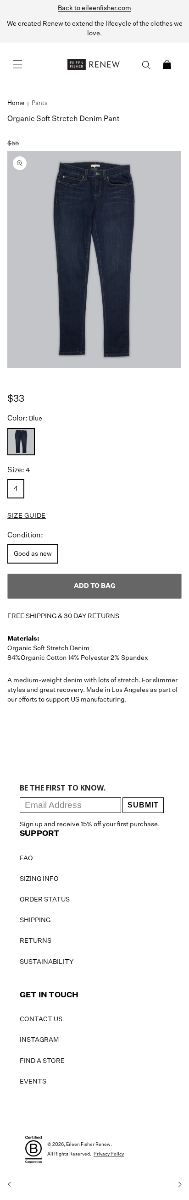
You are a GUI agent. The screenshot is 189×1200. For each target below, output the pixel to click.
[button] (167, 65)
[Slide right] (180, 1184)
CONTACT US (41, 1019)
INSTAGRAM (39, 1040)
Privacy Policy (109, 1154)
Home (15, 103)
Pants (40, 103)
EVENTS (33, 1081)
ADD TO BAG (95, 586)
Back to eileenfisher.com (94, 8)
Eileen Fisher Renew (88, 1144)
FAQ (26, 858)
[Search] (146, 65)
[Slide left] (9, 1184)
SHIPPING (35, 920)
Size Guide (26, 516)
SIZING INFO (39, 879)
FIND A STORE (42, 1061)
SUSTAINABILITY (46, 962)
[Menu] (17, 65)
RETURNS (35, 941)
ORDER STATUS (45, 899)
